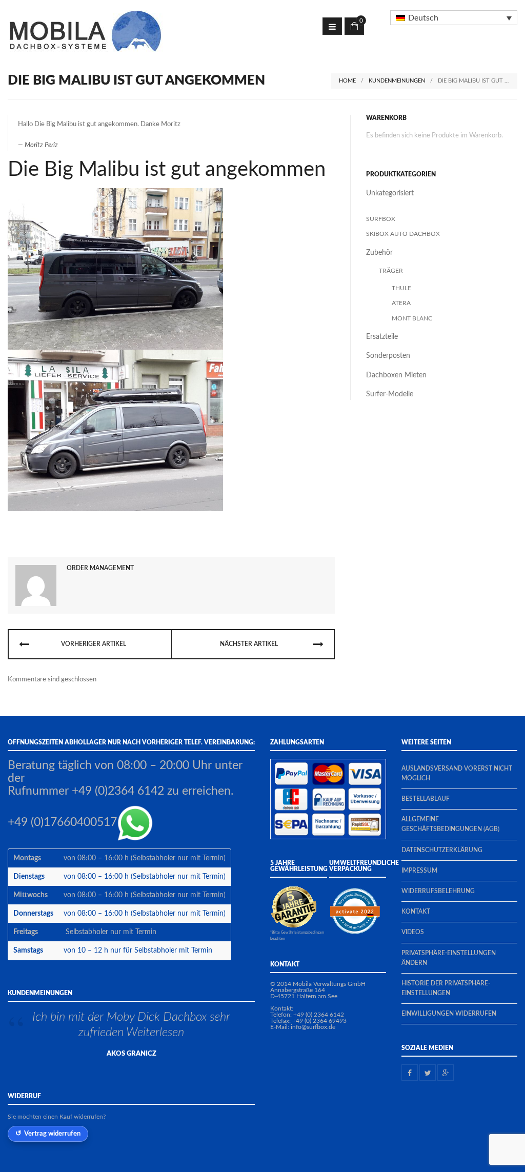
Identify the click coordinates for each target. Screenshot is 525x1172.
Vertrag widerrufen (52, 1133)
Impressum (419, 870)
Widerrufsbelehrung (438, 891)
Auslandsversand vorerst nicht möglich (456, 773)
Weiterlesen (143, 1032)
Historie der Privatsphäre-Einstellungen (445, 988)
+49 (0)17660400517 (62, 822)
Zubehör (379, 252)
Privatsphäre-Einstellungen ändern (448, 958)
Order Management (100, 568)
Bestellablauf (425, 799)
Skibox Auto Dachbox (403, 234)
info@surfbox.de (313, 1027)
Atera (401, 303)
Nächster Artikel (249, 644)
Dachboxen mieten (396, 375)
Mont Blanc (412, 318)
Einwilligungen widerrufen (448, 1014)
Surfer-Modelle (389, 394)
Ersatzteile (382, 336)
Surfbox (380, 219)
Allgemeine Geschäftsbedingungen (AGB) (450, 824)
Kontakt (415, 911)
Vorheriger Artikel (93, 644)
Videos (412, 932)
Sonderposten (388, 355)
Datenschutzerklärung (441, 850)
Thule (401, 288)
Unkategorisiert (390, 193)
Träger (391, 271)
